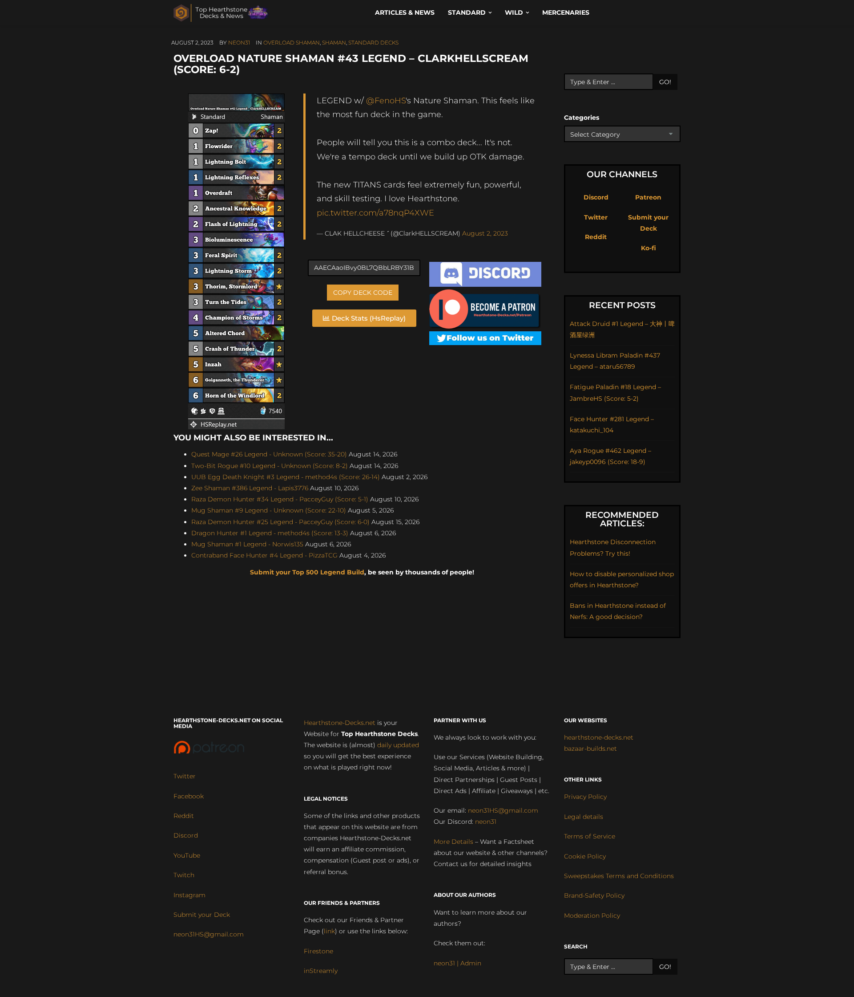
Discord (596, 197)
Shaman (334, 42)
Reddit (596, 237)
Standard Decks (373, 42)
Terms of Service (589, 836)
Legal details (583, 817)
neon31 (239, 42)
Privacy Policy (585, 797)
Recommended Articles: (622, 519)
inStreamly (321, 971)
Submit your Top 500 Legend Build (307, 572)
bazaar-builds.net (590, 749)
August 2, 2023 (485, 233)
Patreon (648, 197)
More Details (453, 842)
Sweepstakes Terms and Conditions (619, 876)
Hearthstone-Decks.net (339, 723)
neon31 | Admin (457, 963)
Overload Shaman (291, 42)
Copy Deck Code (362, 293)
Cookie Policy (585, 856)
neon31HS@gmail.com (208, 934)
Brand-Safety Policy (594, 895)
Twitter (596, 217)
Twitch (183, 875)
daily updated (398, 745)
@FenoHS (386, 100)
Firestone (318, 951)
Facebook (188, 796)
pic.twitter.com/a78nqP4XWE (375, 212)
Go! (665, 82)
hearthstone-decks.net (598, 737)
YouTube (186, 855)
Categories (581, 118)
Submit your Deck (201, 915)
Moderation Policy (592, 916)
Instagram (189, 895)
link (329, 931)
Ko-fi (648, 248)
